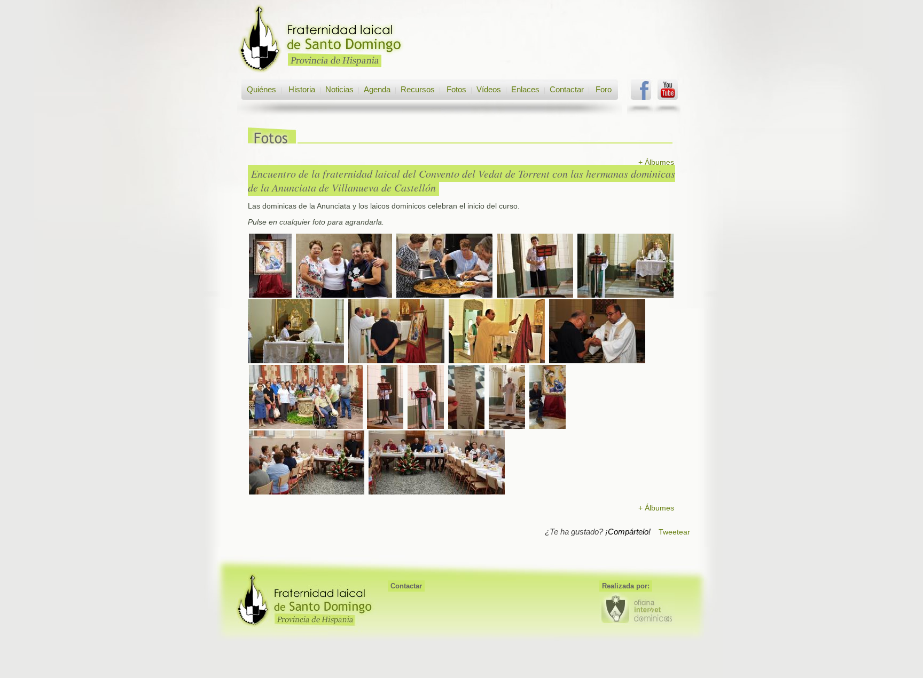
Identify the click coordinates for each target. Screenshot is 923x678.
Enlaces (525, 89)
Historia (300, 89)
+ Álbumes (656, 162)
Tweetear (674, 532)
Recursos (418, 89)
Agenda (377, 89)
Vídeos (488, 89)
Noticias (339, 89)
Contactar (567, 89)
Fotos (456, 89)
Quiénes (261, 89)
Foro (604, 89)
